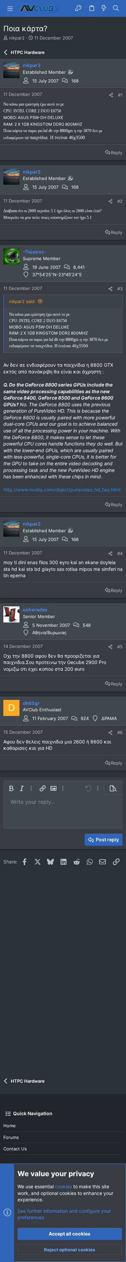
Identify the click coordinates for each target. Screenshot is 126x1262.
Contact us (15, 1148)
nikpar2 (17, 38)
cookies (63, 1186)
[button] (10, 8)
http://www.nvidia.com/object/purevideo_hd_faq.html (61, 489)
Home (9, 1125)
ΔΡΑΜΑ (109, 718)
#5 (120, 646)
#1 (120, 95)
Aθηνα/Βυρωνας (49, 632)
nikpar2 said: (22, 301)
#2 (120, 201)
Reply (116, 152)
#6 (120, 732)
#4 (120, 553)
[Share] (111, 95)
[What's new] (104, 8)
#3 (120, 288)
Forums (11, 1137)
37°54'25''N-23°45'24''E (57, 274)
